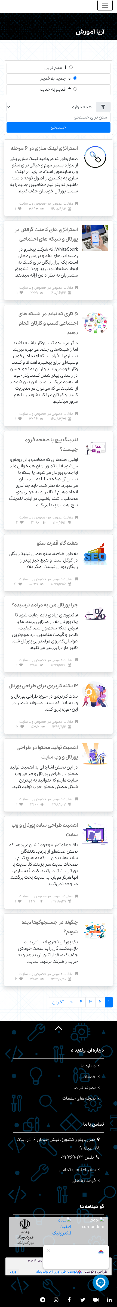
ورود (13, 1271)
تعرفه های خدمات (79, 1098)
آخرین (57, 1002)
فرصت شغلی (84, 1181)
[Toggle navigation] (105, 5)
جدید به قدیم (53, 78)
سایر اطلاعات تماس (77, 1170)
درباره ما (88, 1066)
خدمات (89, 1077)
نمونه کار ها (84, 1088)
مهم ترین (53, 68)
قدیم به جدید (53, 89)
